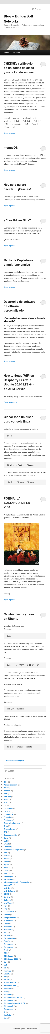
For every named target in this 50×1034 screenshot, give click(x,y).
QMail (6, 923)
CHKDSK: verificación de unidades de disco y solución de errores (19, 67)
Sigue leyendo (11, 133)
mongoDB (11, 147)
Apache (7, 790)
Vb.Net (6, 979)
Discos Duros (9, 829)
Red (5, 932)
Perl (5, 905)
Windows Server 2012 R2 (14, 1003)
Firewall (7, 855)
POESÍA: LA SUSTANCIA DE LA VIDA (17, 502)
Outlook (7, 900)
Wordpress (8, 1009)
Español (7, 846)
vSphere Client (10, 985)
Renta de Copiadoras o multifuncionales (18, 262)
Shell (6, 950)
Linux (6, 870)
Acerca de (16, 52)
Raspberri (8, 926)
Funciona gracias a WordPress (25, 1028)
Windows (8, 994)
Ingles (6, 864)
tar (5, 967)
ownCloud (8, 903)
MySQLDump (9, 891)
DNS (6, 832)
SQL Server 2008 (11, 959)
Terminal (7, 970)
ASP (6, 793)
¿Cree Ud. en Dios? (17, 220)
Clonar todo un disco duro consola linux (18, 419)
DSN (6, 840)
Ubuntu (7, 973)
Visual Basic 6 (10, 982)
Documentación (10, 835)
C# (5, 805)
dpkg (6, 838)
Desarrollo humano (12, 823)
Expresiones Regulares (14, 849)
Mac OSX (8, 873)
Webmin (7, 988)
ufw (5, 976)
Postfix (7, 914)
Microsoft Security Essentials (16, 882)
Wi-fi (6, 991)
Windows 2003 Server (13, 997)
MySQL (7, 888)
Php (5, 908)
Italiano (7, 867)
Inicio (6, 52)
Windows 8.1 (9, 1000)
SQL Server (9, 956)
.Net (5, 781)
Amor (6, 787)
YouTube (7, 1015)
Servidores (8, 944)
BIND (6, 802)
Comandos (8, 814)
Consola (7, 817)
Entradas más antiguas (14, 760)
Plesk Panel (9, 911)
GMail (6, 861)
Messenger (8, 876)
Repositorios (9, 938)
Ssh (5, 961)
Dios (6, 826)
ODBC (6, 894)
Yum (6, 1018)
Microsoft (8, 879)
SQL (6, 953)
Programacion (10, 917)
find (5, 852)
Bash (6, 799)
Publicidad (8, 920)
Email (6, 843)
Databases (8, 820)
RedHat (7, 935)
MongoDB (8, 885)
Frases (6, 858)
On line (7, 896)
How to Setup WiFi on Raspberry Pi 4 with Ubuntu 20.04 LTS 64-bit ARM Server (19, 382)
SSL (5, 964)
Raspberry (8, 929)
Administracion (10, 784)
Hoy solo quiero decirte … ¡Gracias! (17, 186)
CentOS (7, 811)
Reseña (7, 941)
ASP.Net (7, 796)
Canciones (8, 808)
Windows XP (9, 1006)
